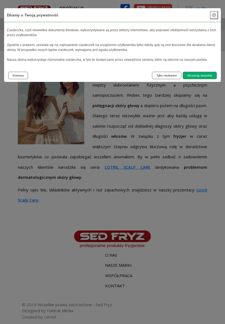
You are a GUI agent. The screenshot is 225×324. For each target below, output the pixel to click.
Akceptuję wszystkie (199, 75)
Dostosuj (18, 75)
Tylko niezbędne (166, 75)
